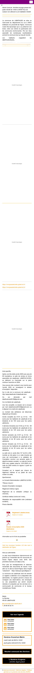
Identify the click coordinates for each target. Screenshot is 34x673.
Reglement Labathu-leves (20, 512)
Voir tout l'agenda (17, 614)
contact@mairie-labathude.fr (13, 603)
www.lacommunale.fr (9, 670)
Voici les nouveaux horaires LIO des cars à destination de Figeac (17, 546)
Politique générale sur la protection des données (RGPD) (18, 671)
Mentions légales (21, 670)
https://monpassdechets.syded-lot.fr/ (13, 284)
